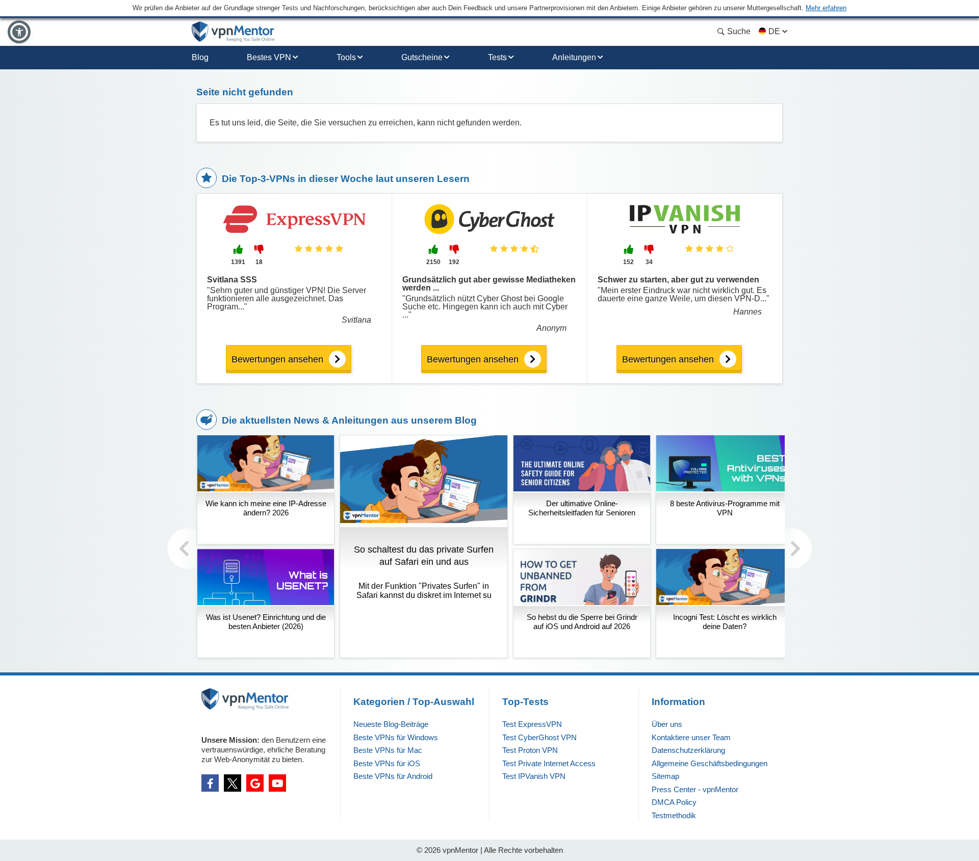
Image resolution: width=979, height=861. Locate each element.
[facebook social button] (210, 783)
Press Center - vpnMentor (695, 789)
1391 (238, 262)
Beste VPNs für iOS (386, 763)
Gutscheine (422, 57)
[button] (19, 32)
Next (791, 548)
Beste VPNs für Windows (395, 737)
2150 (433, 262)
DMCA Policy (674, 802)
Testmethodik (674, 815)
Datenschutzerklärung (688, 750)
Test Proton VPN (530, 750)
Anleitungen (574, 57)
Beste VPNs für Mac (387, 750)
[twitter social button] (232, 783)
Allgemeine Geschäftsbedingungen (709, 763)
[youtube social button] (277, 783)
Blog (200, 57)
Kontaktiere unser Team (691, 737)
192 (454, 262)
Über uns (667, 724)
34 (649, 262)
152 (628, 262)
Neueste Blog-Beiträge (390, 724)
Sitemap (665, 776)
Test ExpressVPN (532, 724)
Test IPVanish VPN (533, 776)
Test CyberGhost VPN (539, 737)
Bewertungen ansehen (277, 359)
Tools (346, 57)
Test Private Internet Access (549, 763)
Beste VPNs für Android (392, 776)
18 (259, 262)
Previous (187, 548)
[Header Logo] (233, 31)
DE (774, 31)
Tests (497, 57)
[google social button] (255, 783)
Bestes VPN (269, 57)
